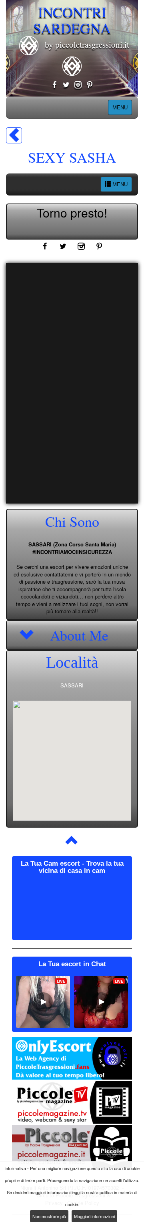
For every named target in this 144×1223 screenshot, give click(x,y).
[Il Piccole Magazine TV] (72, 1102)
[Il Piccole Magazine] (72, 1146)
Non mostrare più (49, 1216)
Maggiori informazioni (94, 1216)
